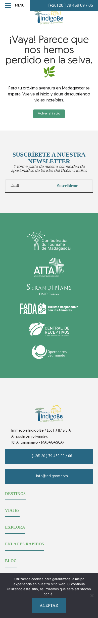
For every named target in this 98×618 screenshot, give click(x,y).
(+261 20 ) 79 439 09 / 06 (70, 6)
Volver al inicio (49, 113)
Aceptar (49, 605)
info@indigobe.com (52, 476)
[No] (91, 595)
